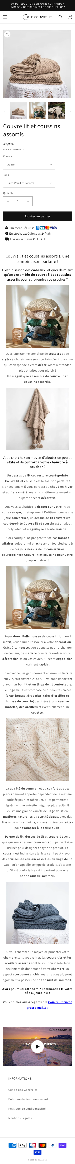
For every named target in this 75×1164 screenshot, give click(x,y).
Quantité (8, 193)
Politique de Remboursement (28, 1099)
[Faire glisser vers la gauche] (4, 111)
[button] (5, 17)
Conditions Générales (23, 1090)
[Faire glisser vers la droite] (70, 111)
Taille (6, 175)
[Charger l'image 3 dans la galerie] (56, 110)
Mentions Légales (20, 1118)
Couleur (7, 156)
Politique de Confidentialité (27, 1109)
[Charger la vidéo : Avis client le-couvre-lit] (37, 1046)
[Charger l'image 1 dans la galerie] (18, 110)
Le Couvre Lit (41, 1160)
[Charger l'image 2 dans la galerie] (37, 110)
